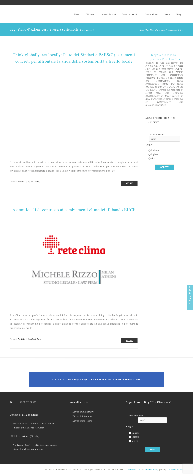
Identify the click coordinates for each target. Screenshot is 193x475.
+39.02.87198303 (27, 401)
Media (167, 14)
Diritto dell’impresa (82, 416)
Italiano (155, 150)
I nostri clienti (151, 14)
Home (76, 14)
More (129, 183)
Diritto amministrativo (84, 411)
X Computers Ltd (175, 469)
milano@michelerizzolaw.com (29, 427)
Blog (178, 14)
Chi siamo (90, 14)
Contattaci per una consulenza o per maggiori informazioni (96, 379)
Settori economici (130, 14)
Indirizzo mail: (136, 415)
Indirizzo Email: (156, 134)
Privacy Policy (151, 469)
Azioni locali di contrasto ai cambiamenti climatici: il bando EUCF (74, 209)
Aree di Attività (108, 14)
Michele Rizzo (35, 181)
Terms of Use (134, 469)
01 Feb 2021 (20, 339)
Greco (154, 158)
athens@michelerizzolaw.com (28, 448)
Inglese (154, 154)
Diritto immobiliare (82, 420)
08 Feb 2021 (20, 181)
